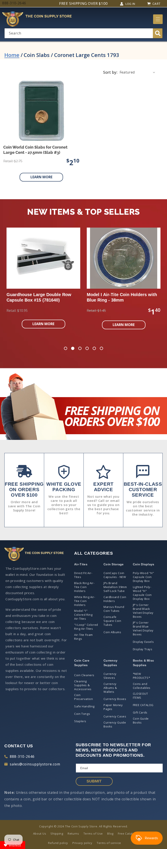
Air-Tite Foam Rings (83, 637)
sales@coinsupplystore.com (35, 764)
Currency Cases (115, 716)
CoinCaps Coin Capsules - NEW (115, 575)
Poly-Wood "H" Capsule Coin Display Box (143, 577)
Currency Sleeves (110, 676)
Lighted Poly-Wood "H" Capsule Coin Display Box (142, 593)
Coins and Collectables (141, 686)
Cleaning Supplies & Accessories (83, 685)
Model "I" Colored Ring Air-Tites (83, 615)
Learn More (41, 177)
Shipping (56, 833)
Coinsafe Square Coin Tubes (112, 621)
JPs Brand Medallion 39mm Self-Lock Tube (115, 587)
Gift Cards (140, 712)
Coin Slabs (37, 54)
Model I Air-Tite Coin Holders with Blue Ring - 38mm (122, 297)
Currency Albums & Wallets (110, 688)
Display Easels (143, 642)
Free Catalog (127, 833)
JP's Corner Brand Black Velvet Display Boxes (143, 611)
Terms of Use (93, 833)
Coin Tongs (82, 714)
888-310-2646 (22, 756)
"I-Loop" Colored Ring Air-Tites (86, 627)
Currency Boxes (115, 699)
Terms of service (109, 843)
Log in (130, 4)
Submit (94, 781)
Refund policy (58, 843)
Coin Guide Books (141, 720)
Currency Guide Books (115, 724)
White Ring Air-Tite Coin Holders (84, 601)
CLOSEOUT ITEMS (140, 696)
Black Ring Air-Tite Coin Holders (84, 587)
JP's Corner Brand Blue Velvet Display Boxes (143, 628)
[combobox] (83, 33)
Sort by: (110, 72)
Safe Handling (84, 706)
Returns (73, 833)
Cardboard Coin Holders (115, 599)
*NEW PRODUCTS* (141, 676)
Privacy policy (82, 843)
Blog (110, 833)
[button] (158, 19)
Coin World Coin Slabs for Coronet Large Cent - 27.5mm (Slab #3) (35, 150)
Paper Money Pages (113, 707)
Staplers (80, 721)
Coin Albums (112, 632)
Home (11, 54)
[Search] (157, 33)
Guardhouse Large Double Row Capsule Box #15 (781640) (39, 297)
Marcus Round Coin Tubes (114, 609)
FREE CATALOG (143, 705)
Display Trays (142, 649)
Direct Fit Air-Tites (83, 575)
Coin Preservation (83, 697)
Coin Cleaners (84, 675)
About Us (39, 833)
